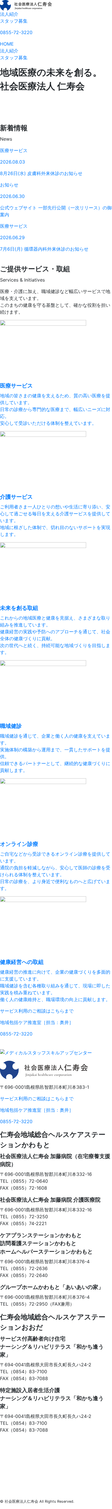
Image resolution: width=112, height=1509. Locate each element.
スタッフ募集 (14, 21)
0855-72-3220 (16, 32)
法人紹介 (9, 14)
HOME (7, 44)
